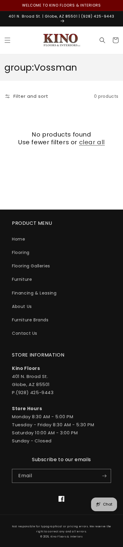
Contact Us (24, 333)
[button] (7, 40)
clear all (92, 142)
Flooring (21, 252)
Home (18, 239)
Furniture (22, 279)
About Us (22, 306)
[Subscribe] (104, 476)
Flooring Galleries (31, 266)
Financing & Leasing (34, 293)
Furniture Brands (30, 320)
